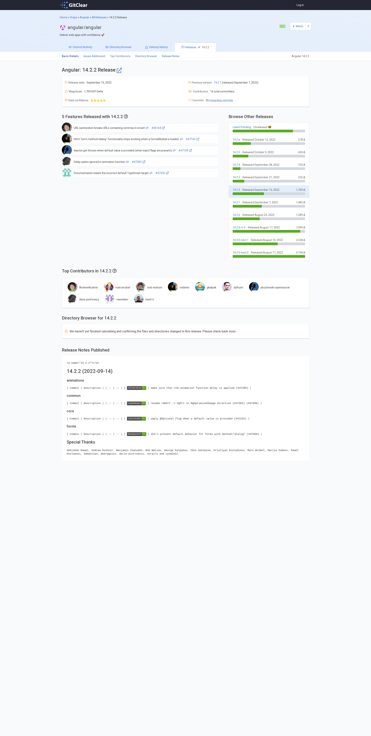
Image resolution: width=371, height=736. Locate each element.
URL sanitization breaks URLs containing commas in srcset (109, 127)
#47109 (183, 150)
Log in (300, 5)
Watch (299, 26)
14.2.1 (217, 82)
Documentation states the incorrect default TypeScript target (111, 173)
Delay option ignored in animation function (99, 161)
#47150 (191, 139)
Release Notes (171, 56)
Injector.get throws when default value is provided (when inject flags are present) (123, 150)
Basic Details (70, 56)
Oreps (73, 17)
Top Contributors (120, 56)
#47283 (137, 161)
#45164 (156, 127)
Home (63, 17)
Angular (84, 17)
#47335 (160, 173)
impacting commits (221, 100)
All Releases (99, 17)
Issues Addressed (94, 56)
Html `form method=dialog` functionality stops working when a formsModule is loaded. (126, 139)
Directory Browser (146, 56)
